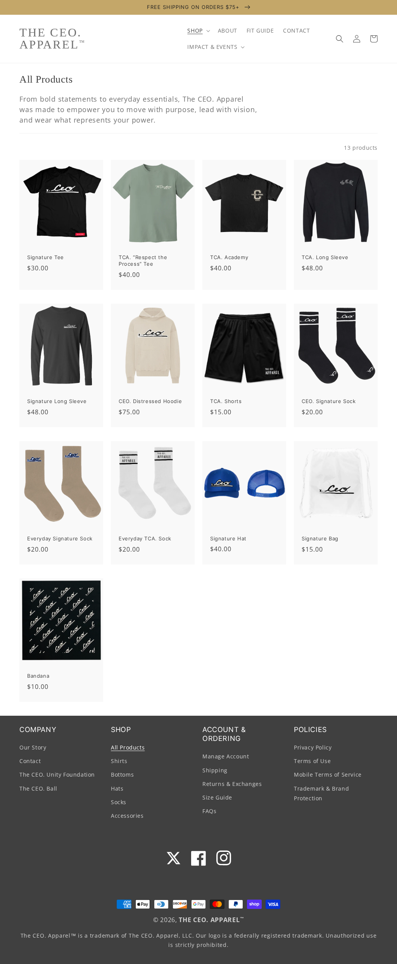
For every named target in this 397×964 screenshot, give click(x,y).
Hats (117, 788)
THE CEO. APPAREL (209, 920)
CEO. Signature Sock (329, 401)
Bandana (38, 676)
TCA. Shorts (226, 401)
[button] (198, 30)
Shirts (119, 761)
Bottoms (122, 774)
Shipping (215, 770)
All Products (128, 747)
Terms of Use (312, 761)
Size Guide (217, 797)
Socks (118, 802)
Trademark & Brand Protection (321, 793)
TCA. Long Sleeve (325, 257)
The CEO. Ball (38, 788)
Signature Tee (45, 257)
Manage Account (225, 756)
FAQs (209, 811)
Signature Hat (228, 538)
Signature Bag (320, 538)
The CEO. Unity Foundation (57, 774)
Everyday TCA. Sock (145, 538)
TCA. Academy (229, 257)
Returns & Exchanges (232, 783)
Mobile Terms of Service (328, 774)
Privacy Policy (312, 747)
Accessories (127, 815)
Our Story (32, 747)
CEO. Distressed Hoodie (150, 401)
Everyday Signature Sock (60, 538)
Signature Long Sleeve (57, 401)
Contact (30, 761)
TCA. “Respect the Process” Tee (143, 260)
